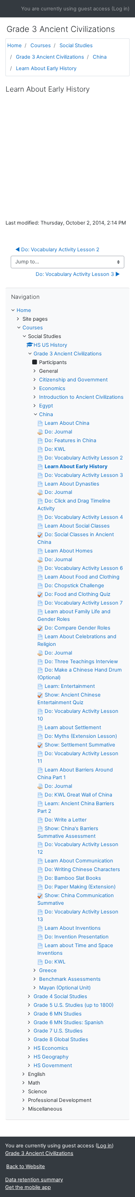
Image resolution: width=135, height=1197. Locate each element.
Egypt (46, 406)
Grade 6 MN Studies (58, 1014)
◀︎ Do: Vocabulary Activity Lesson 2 (57, 249)
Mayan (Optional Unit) (65, 988)
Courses (40, 45)
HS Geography (51, 1057)
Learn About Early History (46, 68)
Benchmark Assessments (70, 979)
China (100, 57)
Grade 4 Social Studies (60, 996)
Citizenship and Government (73, 380)
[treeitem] (67, 310)
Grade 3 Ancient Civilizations (50, 57)
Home (14, 45)
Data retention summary (34, 1180)
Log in (120, 9)
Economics (52, 388)
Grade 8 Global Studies (61, 1039)
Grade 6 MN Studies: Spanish (69, 1022)
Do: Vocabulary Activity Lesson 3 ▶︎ (78, 274)
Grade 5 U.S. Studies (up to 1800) (74, 1005)
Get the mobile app (28, 1187)
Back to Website (25, 1166)
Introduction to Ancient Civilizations (81, 397)
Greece (48, 970)
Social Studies (76, 45)
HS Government (53, 1065)
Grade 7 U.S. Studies (58, 1031)
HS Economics (51, 1048)
